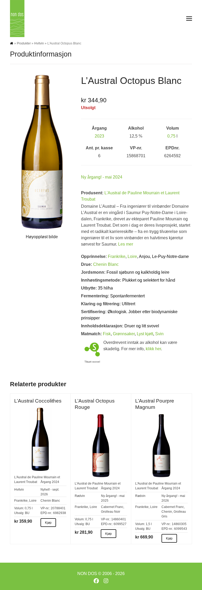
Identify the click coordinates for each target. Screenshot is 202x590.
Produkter (24, 43)
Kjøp (48, 523)
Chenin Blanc (106, 264)
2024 (55, 482)
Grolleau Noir (110, 511)
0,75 (171, 136)
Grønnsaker (124, 334)
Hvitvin (39, 43)
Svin (159, 334)
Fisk (107, 334)
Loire (132, 256)
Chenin (166, 511)
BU (27, 513)
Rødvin (80, 496)
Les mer (125, 244)
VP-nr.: (45, 508)
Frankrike (116, 256)
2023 (99, 136)
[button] (189, 18)
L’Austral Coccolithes (38, 401)
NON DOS (87, 573)
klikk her (153, 349)
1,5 (148, 524)
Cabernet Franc (112, 507)
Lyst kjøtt (145, 334)
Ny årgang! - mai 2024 (101, 177)
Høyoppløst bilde (42, 237)
